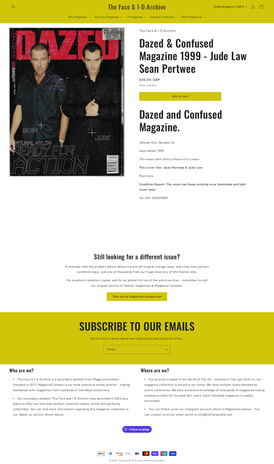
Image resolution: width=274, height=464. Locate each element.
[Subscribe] (166, 349)
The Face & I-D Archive (130, 460)
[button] (13, 7)
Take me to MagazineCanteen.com (137, 296)
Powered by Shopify (154, 460)
